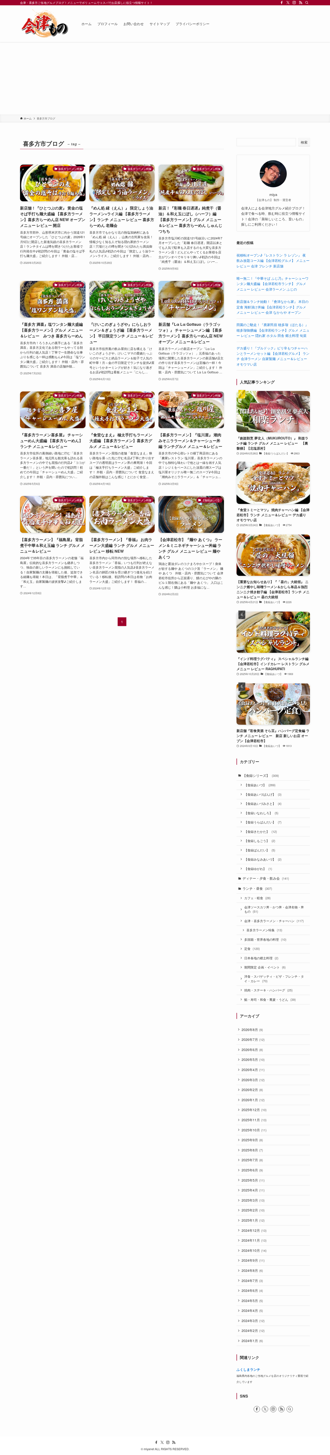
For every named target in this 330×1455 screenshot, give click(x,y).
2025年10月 (254, 1130)
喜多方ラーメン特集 (264, 930)
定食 (252, 948)
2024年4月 (252, 1310)
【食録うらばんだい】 (262, 822)
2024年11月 (254, 1240)
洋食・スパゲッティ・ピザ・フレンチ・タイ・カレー (274, 978)
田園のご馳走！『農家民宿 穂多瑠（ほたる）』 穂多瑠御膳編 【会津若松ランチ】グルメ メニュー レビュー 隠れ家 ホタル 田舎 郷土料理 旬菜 (273, 330)
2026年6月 (252, 1049)
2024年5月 (252, 1300)
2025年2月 (253, 1210)
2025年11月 (254, 1119)
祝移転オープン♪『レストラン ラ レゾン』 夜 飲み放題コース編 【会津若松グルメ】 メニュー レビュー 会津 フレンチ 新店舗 (273, 260)
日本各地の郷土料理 (261, 958)
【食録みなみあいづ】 (262, 859)
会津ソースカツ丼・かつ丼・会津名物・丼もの (274, 909)
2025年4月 (253, 1190)
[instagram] (294, 2)
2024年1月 (252, 1340)
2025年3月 (253, 1200)
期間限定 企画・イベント (265, 967)
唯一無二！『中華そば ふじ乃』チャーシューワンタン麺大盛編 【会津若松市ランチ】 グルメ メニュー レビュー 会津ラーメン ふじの (272, 284)
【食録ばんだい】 (259, 850)
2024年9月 (253, 1260)
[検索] (307, 2)
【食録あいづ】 (259, 785)
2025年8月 (252, 1150)
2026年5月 (253, 1059)
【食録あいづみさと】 (262, 803)
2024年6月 (252, 1290)
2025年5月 (253, 1180)
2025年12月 (254, 1109)
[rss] (300, 2)
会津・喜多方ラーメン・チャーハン (274, 921)
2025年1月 (253, 1220)
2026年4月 (253, 1069)
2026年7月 (253, 1039)
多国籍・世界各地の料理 (265, 939)
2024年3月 (253, 1320)
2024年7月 (252, 1280)
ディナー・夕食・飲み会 (266, 878)
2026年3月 (253, 1079)
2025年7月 (252, 1159)
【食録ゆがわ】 (258, 868)
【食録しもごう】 (259, 840)
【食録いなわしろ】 (261, 813)
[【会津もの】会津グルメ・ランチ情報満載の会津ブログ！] (44, 23)
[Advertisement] (165, 78)
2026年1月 (253, 1099)
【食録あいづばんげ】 (262, 794)
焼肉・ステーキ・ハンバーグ (268, 990)
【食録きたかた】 (260, 831)
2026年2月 (252, 1089)
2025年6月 (252, 1170)
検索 (304, 142)
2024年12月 (254, 1230)
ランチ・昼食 (257, 888)
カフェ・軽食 (257, 898)
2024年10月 (254, 1250)
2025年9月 (252, 1139)
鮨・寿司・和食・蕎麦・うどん (270, 999)
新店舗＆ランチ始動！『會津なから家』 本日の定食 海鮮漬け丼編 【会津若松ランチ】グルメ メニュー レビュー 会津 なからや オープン (272, 307)
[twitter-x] (288, 2)
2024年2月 (253, 1330)
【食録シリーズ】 (261, 775)
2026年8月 (252, 1029)
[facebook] (282, 2)
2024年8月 (252, 1270)
